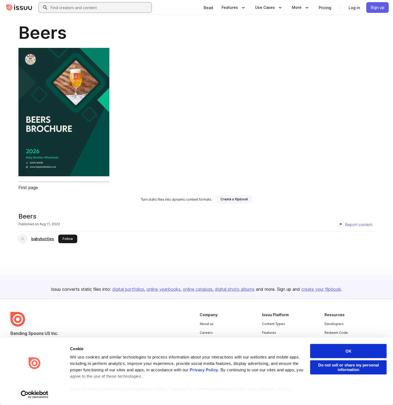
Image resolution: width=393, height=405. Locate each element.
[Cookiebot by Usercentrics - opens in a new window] (34, 395)
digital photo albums (235, 289)
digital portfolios (128, 289)
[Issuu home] (19, 7)
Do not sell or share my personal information (348, 367)
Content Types (273, 324)
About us (207, 324)
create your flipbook (321, 289)
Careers (206, 333)
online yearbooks (163, 289)
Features (269, 333)
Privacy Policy (204, 370)
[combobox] (100, 7)
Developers (334, 324)
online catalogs (198, 289)
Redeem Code (336, 333)
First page (28, 187)
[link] (208, 7)
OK (348, 351)
